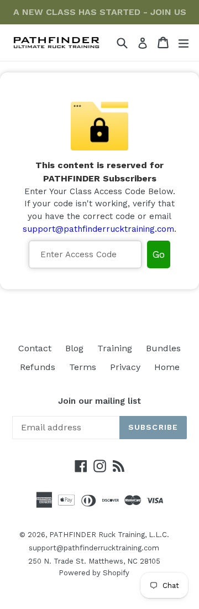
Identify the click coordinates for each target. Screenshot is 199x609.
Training (114, 348)
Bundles (163, 348)
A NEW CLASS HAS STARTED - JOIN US (99, 12)
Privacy (125, 367)
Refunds (37, 367)
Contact (34, 348)
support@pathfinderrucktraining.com (98, 229)
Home (167, 367)
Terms (82, 367)
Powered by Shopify (94, 573)
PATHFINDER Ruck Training (97, 534)
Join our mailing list (99, 401)
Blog (74, 348)
